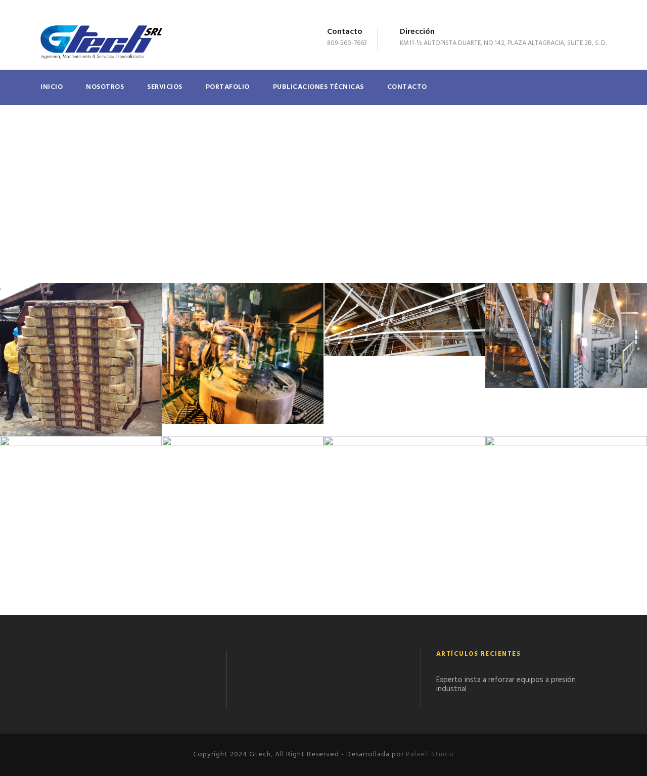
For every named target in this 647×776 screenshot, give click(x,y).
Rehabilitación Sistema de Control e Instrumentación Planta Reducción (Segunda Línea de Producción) (242, 365)
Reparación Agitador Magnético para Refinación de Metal (81, 371)
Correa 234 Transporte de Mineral (404, 502)
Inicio (51, 87)
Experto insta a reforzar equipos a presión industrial (506, 684)
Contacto (407, 87)
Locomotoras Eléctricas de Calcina (242, 505)
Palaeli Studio (430, 754)
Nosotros (105, 87)
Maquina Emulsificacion (81, 507)
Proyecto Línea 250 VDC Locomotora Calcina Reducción (404, 331)
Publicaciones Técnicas (318, 87)
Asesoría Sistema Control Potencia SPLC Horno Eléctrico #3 (566, 537)
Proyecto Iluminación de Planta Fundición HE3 (566, 347)
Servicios (164, 87)
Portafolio (228, 87)
